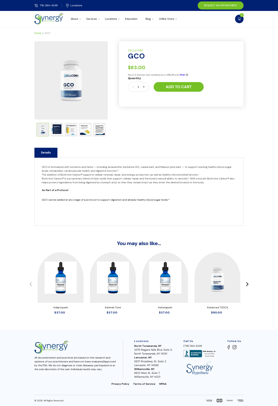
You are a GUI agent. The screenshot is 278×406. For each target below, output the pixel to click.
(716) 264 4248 (192, 346)
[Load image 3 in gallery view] (71, 129)
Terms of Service (144, 384)
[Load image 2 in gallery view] (57, 129)
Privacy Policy (120, 384)
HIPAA (163, 384)
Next (247, 284)
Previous (31, 284)
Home (37, 33)
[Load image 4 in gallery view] (85, 129)
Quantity (134, 78)
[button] (76, 18)
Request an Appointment (220, 5)
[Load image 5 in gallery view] (99, 129)
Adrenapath (165, 307)
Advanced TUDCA (217, 307)
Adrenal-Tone (113, 307)
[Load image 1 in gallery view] (43, 129)
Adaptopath (60, 307)
